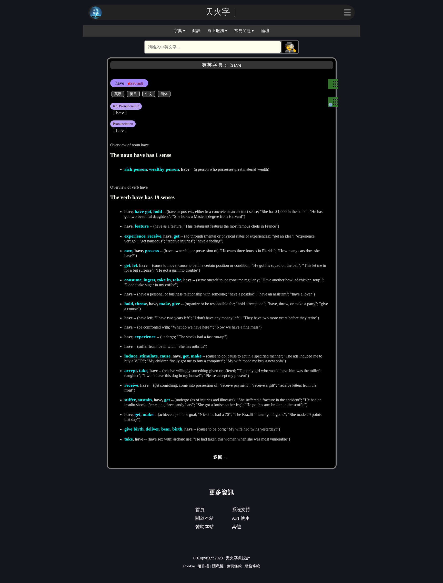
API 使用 (241, 518)
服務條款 (252, 566)
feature (142, 226)
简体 (164, 94)
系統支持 (241, 509)
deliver (152, 429)
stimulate (148, 356)
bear (165, 429)
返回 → (220, 457)
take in (164, 279)
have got (143, 211)
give (176, 303)
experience (134, 236)
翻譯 (196, 30)
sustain (145, 399)
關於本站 (204, 518)
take (177, 279)
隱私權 (218, 566)
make (164, 303)
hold (157, 211)
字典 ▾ (179, 30)
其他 (236, 526)
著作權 (203, 566)
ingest (149, 279)
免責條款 (234, 566)
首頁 (200, 509)
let (134, 265)
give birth (134, 429)
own (128, 250)
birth (177, 429)
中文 (148, 94)
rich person (135, 169)
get (176, 236)
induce (130, 356)
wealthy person (164, 169)
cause (165, 356)
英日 (133, 94)
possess (152, 250)
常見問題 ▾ (244, 30)
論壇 (265, 30)
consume (133, 279)
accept (130, 370)
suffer (130, 399)
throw (141, 303)
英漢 (118, 94)
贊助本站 (204, 526)
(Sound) (137, 83)
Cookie (189, 566)
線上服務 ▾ (217, 30)
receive (154, 236)
